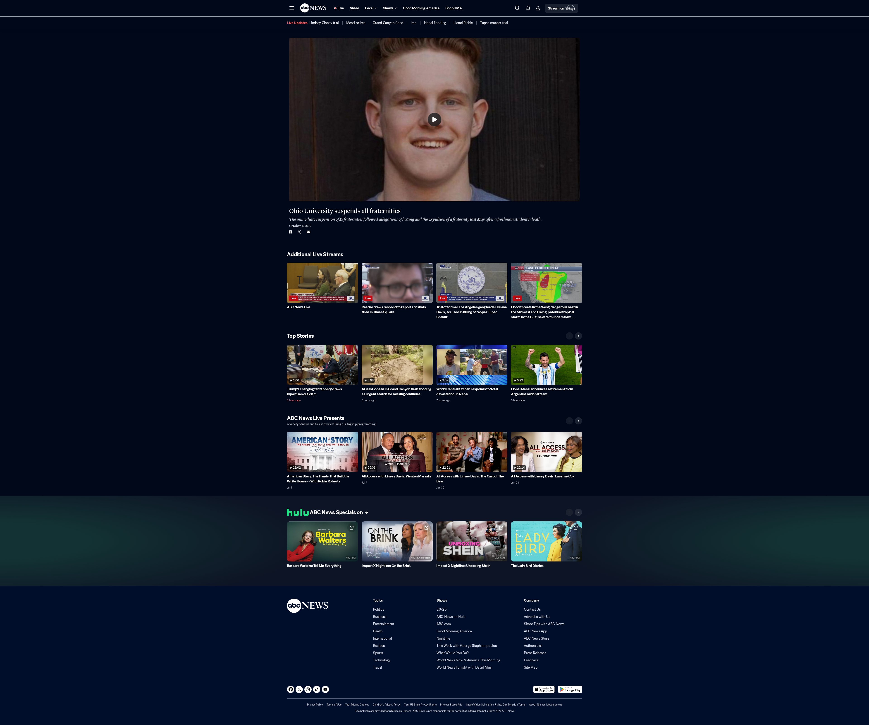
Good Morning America (454, 631)
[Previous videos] (569, 336)
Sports (378, 653)
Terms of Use (334, 704)
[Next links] (578, 512)
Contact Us (532, 609)
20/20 (441, 609)
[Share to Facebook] (290, 231)
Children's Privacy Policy (387, 704)
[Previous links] (569, 512)
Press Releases (535, 653)
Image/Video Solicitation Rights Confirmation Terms (495, 704)
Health (378, 631)
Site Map (530, 667)
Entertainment (383, 624)
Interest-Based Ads (451, 704)
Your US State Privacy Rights (420, 704)
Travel (377, 667)
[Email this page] (308, 231)
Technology (381, 660)
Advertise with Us (537, 617)
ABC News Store (536, 638)
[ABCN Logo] (313, 8)
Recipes (379, 646)
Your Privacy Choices (357, 704)
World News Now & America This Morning (468, 660)
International (382, 638)
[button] (291, 8)
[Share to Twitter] (299, 231)
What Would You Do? (452, 653)
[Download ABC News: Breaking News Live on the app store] (544, 689)
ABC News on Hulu (451, 617)
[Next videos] (578, 336)
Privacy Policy (315, 704)
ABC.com (444, 624)
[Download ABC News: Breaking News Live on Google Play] (570, 689)
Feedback (531, 660)
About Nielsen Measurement (545, 704)
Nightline (443, 638)
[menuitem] (324, 23)
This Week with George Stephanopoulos (467, 646)
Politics (378, 609)
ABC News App (535, 631)
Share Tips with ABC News (544, 624)
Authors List (533, 646)
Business (379, 617)
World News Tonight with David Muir (464, 667)
